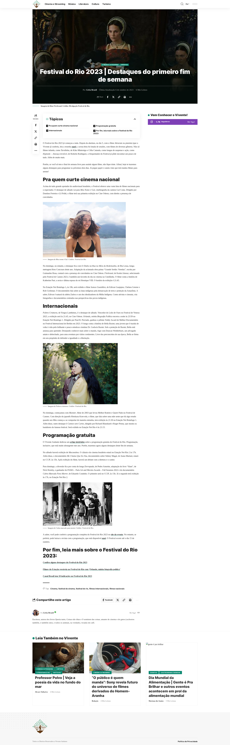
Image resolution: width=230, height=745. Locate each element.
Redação (95, 701)
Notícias (57, 672)
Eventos (124, 65)
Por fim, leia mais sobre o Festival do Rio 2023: (112, 132)
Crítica (60, 669)
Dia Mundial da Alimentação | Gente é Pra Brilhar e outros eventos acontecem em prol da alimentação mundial (171, 687)
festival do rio (82, 588)
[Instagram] (173, 122)
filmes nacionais (117, 588)
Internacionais (55, 130)
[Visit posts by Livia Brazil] (35, 613)
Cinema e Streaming (110, 65)
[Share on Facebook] (107, 97)
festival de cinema (66, 588)
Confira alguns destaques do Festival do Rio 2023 (65, 562)
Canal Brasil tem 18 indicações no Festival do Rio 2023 (67, 576)
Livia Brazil (91, 90)
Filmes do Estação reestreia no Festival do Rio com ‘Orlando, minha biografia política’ (81, 569)
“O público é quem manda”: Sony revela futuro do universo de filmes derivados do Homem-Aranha (115, 687)
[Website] (138, 613)
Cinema (53, 588)
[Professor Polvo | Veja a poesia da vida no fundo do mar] (58, 658)
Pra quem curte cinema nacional (63, 126)
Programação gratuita (106, 126)
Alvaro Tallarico (41, 692)
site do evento (117, 534)
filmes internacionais (98, 588)
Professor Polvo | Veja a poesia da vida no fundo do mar (58, 682)
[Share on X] (113, 97)
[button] (182, 4)
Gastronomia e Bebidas (170, 672)
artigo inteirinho (77, 442)
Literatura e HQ (43, 672)
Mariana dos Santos (156, 701)
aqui (74, 147)
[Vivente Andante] (36, 4)
